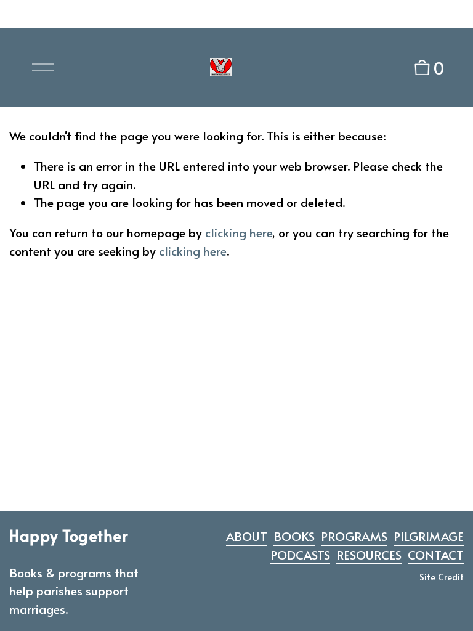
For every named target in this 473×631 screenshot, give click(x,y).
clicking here (238, 232)
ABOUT (246, 536)
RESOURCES (369, 554)
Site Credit (441, 577)
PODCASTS (300, 554)
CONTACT (436, 554)
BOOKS (294, 536)
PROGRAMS (354, 536)
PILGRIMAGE (429, 536)
